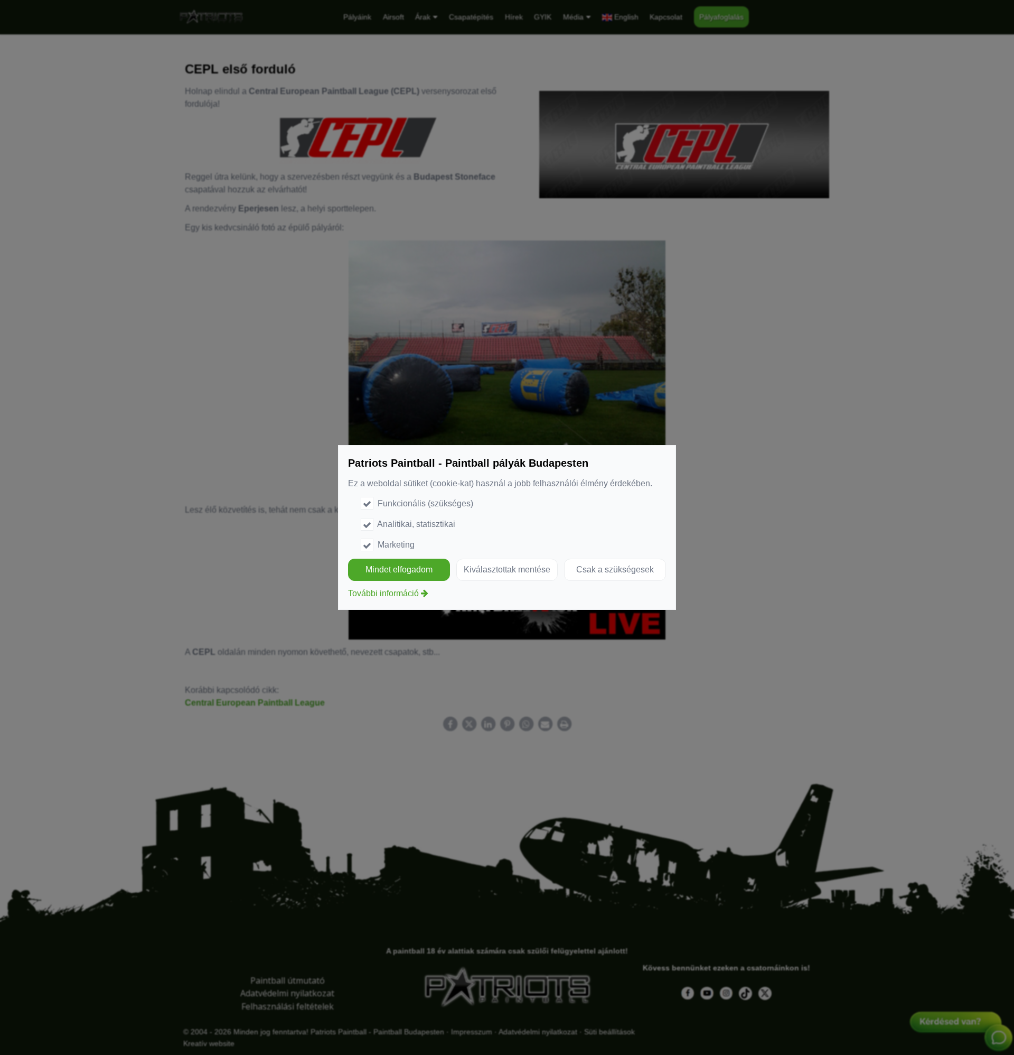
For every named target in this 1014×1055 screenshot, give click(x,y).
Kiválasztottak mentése (507, 569)
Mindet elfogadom (399, 569)
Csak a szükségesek (615, 569)
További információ (383, 593)
